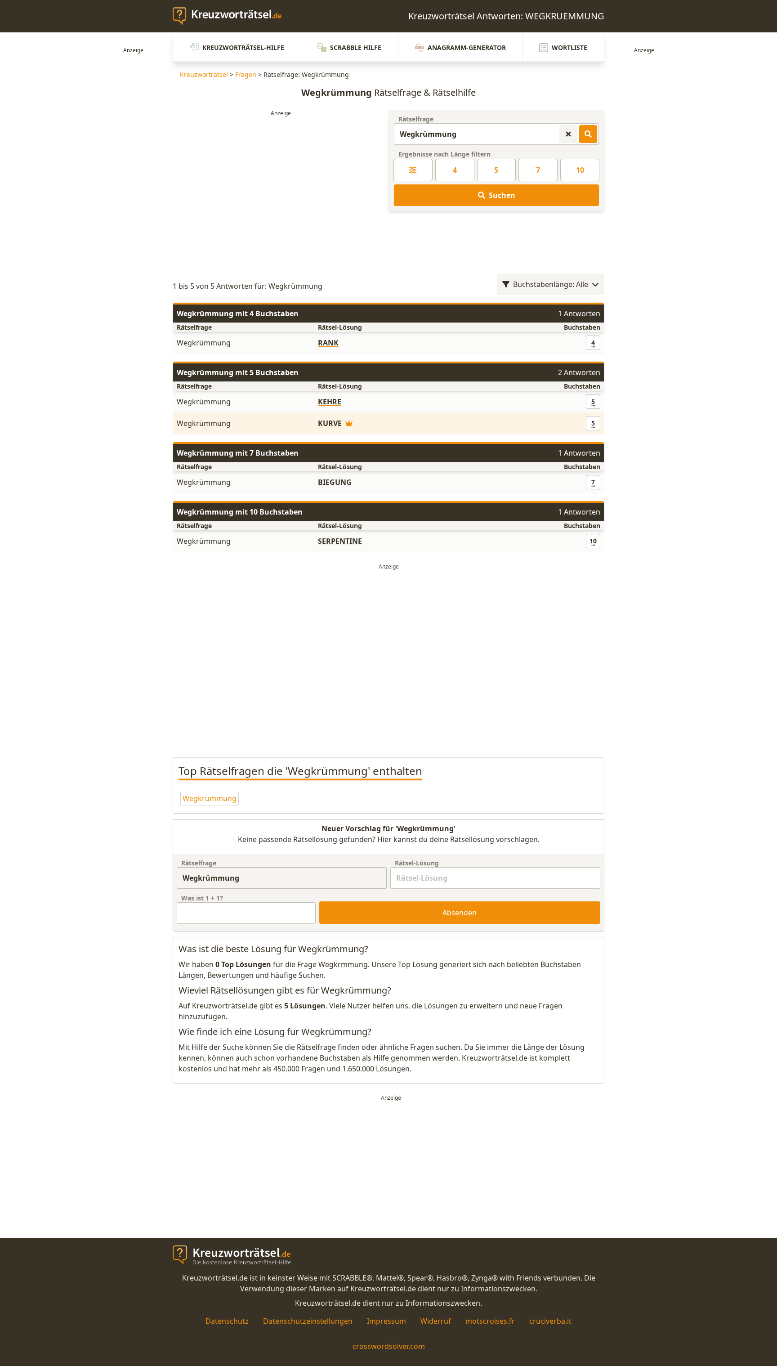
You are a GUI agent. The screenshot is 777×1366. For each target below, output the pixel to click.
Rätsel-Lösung (417, 863)
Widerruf (435, 1321)
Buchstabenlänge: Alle (550, 284)
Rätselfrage (415, 119)
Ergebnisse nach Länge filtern (444, 154)
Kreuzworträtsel (204, 74)
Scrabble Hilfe (355, 47)
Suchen (502, 195)
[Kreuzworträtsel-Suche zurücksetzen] (568, 134)
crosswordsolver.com (389, 1346)
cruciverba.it (550, 1321)
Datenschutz (227, 1321)
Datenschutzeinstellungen (308, 1321)
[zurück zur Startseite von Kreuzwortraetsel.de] (231, 16)
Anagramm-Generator (467, 47)
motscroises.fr (490, 1321)
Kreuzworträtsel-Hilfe (243, 47)
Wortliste (569, 47)
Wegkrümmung (210, 798)
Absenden (459, 913)
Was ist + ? (202, 898)
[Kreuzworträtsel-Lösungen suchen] (588, 134)
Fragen (245, 74)
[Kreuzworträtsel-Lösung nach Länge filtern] (413, 170)
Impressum (386, 1321)
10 (580, 170)
